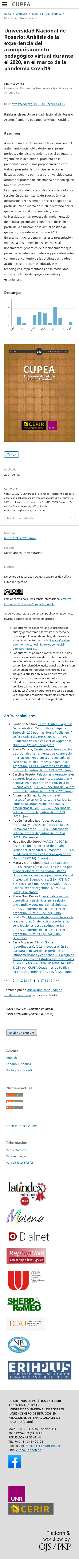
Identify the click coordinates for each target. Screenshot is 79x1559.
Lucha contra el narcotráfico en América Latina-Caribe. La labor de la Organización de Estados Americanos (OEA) (42, 801)
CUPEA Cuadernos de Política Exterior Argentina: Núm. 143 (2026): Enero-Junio (42, 741)
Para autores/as (16, 1156)
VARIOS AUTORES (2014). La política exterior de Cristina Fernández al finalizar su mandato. (40, 845)
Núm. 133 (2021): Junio (46, 14)
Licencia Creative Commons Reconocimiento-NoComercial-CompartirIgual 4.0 (41, 644)
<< (6, 980)
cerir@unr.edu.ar (48, 1446)
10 (12, 980)
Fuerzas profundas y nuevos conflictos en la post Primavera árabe (41, 824)
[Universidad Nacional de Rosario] (16, 1501)
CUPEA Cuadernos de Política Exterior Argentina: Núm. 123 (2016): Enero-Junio (43, 854)
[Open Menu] (4, 4)
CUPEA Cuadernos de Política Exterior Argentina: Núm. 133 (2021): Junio (42, 768)
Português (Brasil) (19, 1070)
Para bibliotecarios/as (19, 1162)
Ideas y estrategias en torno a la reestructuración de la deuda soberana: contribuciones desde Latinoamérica (43, 921)
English (11, 1058)
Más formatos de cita (20, 518)
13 (25, 980)
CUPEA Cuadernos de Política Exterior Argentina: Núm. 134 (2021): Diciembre (40, 833)
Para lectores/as (16, 1150)
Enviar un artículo (21, 1032)
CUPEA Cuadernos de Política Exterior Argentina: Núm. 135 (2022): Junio (39, 911)
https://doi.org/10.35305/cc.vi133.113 (38, 104)
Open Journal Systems (21, 1126)
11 (17, 980)
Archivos (21, 14)
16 (38, 980)
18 (46, 980)
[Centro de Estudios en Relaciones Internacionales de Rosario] (31, 1513)
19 (50, 980)
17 (42, 980)
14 (29, 980)
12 (21, 980)
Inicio (7, 14)
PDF (13, 454)
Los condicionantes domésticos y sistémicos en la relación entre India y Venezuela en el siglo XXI (41, 900)
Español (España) (18, 1064)
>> (57, 980)
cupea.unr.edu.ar (28, 1450)
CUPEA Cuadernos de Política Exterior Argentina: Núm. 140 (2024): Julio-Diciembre (39, 934)
